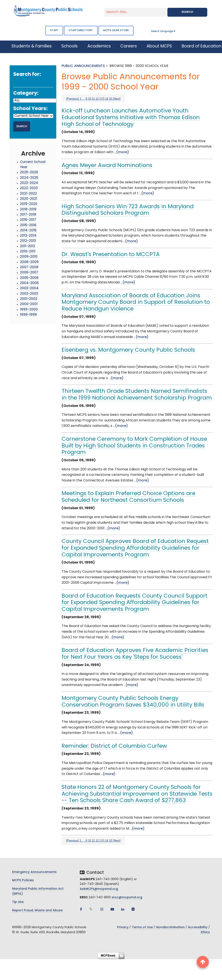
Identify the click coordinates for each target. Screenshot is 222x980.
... (83, 98)
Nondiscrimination (170, 927)
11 (93, 98)
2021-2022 (28, 193)
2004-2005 (29, 283)
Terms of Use (142, 927)
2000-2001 (29, 304)
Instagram (102, 909)
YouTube (112, 909)
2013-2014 (28, 235)
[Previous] (72, 98)
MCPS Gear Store (116, 30)
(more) (122, 152)
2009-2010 (29, 256)
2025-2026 (29, 172)
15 (110, 98)
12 (97, 98)
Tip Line (18, 902)
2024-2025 (29, 178)
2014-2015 (28, 230)
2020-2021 (28, 199)
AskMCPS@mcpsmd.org (99, 889)
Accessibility (197, 927)
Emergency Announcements (34, 872)
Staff (54, 30)
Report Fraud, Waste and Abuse (37, 910)
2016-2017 (28, 220)
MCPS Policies (23, 880)
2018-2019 (28, 209)
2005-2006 (29, 278)
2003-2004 (29, 288)
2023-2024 (29, 183)
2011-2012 (27, 246)
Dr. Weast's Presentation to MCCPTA (111, 254)
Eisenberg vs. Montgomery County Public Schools (128, 350)
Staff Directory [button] (81, 30)
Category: (26, 93)
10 (89, 98)
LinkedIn (123, 909)
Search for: (27, 74)
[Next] (117, 98)
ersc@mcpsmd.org (127, 897)
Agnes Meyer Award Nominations (107, 165)
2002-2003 (29, 294)
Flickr (133, 909)
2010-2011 (27, 251)
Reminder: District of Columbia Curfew (114, 746)
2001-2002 (28, 299)
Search (187, 12)
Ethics (205, 932)
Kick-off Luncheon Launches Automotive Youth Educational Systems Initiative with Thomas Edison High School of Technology (131, 117)
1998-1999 (28, 315)
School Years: (30, 108)
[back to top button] (203, 962)
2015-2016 (28, 225)
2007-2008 (29, 267)
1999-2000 (29, 309)
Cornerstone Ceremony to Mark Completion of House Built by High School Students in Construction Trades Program (134, 446)
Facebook (81, 909)
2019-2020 (28, 204)
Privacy (123, 927)
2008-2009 (29, 262)
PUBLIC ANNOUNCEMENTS (83, 66)
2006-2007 (29, 272)
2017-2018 (28, 214)
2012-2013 (28, 241)
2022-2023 (29, 188)
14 (106, 98)
